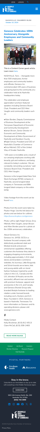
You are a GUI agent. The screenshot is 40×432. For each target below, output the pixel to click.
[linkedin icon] (9, 404)
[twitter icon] (27, 404)
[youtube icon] (18, 404)
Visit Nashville (20, 352)
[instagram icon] (14, 404)
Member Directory (12, 349)
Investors (29, 346)
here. (11, 200)
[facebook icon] (22, 404)
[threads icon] (31, 404)
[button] (27, 1)
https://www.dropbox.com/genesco (18, 216)
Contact (10, 346)
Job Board (19, 346)
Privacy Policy (6, 428)
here (16, 71)
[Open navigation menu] (36, 9)
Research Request (27, 349)
